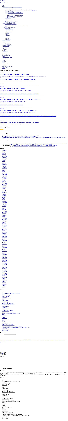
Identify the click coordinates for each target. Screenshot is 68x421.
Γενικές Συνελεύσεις (5, 300)
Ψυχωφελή (37, 84)
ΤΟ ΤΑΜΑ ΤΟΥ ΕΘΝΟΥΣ (56, 374)
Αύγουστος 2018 (4, 221)
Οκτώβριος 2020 (4, 204)
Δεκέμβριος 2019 (4, 212)
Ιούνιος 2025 (3, 161)
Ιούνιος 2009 (3, 255)
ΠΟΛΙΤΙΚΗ (27, 374)
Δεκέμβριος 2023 (4, 175)
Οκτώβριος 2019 (4, 213)
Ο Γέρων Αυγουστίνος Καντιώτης (7, 319)
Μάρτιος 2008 (4, 259)
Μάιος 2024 (3, 171)
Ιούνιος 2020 (3, 207)
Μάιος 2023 (3, 180)
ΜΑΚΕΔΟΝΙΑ (63, 373)
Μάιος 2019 (3, 217)
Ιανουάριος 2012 (4, 247)
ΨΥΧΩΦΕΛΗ (4, 341)
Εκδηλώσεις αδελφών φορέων (6, 305)
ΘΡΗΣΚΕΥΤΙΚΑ (42, 373)
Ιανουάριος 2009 (4, 257)
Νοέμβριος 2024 (4, 166)
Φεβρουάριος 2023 (4, 182)
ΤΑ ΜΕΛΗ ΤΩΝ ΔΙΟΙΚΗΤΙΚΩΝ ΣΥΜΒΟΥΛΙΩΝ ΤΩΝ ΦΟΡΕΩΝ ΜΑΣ (12, 326)
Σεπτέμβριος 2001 (4, 280)
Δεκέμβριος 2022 (4, 184)
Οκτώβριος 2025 (4, 158)
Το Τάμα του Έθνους (27, 90)
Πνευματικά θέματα (5, 323)
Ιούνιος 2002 (3, 278)
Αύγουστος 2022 (4, 187)
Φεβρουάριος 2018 (4, 224)
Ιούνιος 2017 (3, 227)
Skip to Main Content (3, 0)
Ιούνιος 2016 (3, 230)
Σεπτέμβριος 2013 (4, 241)
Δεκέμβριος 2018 (4, 219)
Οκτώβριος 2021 (4, 195)
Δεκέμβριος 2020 (4, 203)
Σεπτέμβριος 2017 (4, 226)
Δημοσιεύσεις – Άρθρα (5, 302)
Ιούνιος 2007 (3, 262)
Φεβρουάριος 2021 (4, 201)
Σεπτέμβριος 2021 (4, 196)
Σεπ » (3, 356)
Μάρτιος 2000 (4, 286)
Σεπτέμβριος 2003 (4, 274)
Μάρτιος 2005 (4, 269)
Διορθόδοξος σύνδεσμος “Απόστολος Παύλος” (8, 304)
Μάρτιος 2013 (4, 243)
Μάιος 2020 (3, 208)
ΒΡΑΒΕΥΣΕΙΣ (34, 372)
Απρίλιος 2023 (4, 181)
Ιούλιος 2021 (3, 197)
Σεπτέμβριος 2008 (4, 258)
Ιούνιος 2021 (3, 198)
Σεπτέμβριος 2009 (4, 255)
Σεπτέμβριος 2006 (4, 264)
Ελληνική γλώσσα (4, 307)
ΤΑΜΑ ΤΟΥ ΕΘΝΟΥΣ (48, 340)
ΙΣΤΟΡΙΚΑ (58, 373)
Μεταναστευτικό (4, 318)
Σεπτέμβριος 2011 (4, 248)
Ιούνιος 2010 (3, 252)
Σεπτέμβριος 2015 (4, 234)
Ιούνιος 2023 (3, 179)
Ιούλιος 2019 (3, 216)
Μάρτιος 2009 (4, 256)
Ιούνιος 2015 (3, 234)
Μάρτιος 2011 (4, 250)
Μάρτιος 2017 (4, 228)
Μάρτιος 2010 (4, 253)
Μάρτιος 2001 (4, 282)
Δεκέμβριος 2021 (4, 193)
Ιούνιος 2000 (3, 285)
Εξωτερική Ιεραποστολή (5, 308)
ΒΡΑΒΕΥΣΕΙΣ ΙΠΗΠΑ (39, 372)
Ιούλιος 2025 (3, 160)
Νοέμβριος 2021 (4, 194)
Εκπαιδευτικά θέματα (5, 306)
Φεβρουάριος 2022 (4, 192)
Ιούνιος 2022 (3, 189)
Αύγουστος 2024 (4, 168)
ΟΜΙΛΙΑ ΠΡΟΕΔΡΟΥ (10, 374)
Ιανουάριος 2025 (4, 165)
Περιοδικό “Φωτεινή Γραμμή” (6, 322)
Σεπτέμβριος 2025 (4, 158)
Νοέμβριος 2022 (4, 185)
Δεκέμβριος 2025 (4, 156)
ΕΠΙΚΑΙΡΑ (33, 373)
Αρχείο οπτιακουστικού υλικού (6, 295)
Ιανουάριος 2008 (4, 260)
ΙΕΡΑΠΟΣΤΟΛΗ (53, 373)
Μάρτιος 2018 (4, 223)
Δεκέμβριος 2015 (4, 232)
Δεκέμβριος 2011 (4, 248)
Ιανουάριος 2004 (4, 273)
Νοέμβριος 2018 (4, 220)
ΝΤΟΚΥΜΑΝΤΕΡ (6, 374)
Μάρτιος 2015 (4, 235)
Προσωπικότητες (26, 84)
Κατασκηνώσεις (4, 315)
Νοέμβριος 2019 (4, 213)
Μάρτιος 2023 (4, 182)
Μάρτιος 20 (3, 287)
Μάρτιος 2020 (4, 210)
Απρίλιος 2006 (4, 265)
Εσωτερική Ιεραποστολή (5, 311)
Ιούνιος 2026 (3, 151)
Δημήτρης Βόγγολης (5, 144)
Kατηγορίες (2, 334)
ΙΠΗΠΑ (55, 373)
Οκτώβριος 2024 (4, 167)
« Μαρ (1, 356)
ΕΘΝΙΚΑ (63, 372)
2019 (0, 372)
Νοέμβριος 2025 (4, 157)
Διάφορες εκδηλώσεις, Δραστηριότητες (8, 303)
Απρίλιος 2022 (4, 190)
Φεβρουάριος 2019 (4, 217)
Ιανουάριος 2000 (4, 286)
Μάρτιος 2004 (4, 272)
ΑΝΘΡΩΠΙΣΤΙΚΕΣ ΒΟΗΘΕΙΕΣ (19, 372)
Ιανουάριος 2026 (4, 155)
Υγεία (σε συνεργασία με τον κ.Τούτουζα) (8, 329)
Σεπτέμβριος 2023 (4, 177)
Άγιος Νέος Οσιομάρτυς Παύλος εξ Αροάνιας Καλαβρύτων (11, 293)
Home (2, 292)
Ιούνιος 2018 (3, 222)
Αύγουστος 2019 (4, 215)
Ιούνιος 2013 (3, 242)
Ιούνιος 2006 (3, 265)
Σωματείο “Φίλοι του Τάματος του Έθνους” (8, 325)
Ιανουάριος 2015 (4, 236)
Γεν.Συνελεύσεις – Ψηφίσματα (6, 298)
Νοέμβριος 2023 (4, 175)
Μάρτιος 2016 (4, 231)
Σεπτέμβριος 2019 (4, 214)
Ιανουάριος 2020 (4, 211)
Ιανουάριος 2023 (4, 183)
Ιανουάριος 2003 (4, 276)
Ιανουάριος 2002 (4, 279)
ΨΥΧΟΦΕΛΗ (1, 375)
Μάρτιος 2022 (4, 191)
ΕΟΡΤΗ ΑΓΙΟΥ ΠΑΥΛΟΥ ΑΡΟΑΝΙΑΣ (16, 373)
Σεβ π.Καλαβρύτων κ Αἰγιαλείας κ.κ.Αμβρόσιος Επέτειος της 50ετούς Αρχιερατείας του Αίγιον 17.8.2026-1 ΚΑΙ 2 (19, 136)
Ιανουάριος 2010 (4, 254)
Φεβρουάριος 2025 (4, 164)
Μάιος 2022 (3, 189)
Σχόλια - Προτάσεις (32, 84)
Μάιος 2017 (3, 227)
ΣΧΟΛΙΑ (38, 374)
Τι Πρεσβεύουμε (4, 328)
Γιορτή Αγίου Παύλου (30, 81)
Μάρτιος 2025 (4, 163)
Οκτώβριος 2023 (4, 176)
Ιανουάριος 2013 (4, 244)
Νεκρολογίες (3, 406)
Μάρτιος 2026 (4, 154)
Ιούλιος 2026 (3, 151)
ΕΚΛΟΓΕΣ (9, 373)
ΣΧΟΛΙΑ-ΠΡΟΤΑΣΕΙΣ (42, 374)
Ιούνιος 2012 (3, 245)
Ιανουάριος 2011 (4, 251)
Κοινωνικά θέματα (5, 315)
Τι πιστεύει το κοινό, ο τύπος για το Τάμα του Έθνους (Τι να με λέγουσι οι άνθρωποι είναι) (16, 327)
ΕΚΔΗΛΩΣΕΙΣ (6, 373)
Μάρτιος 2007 (4, 262)
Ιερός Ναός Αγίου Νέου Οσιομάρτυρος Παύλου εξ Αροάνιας (11, 313)
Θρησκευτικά (26, 117)
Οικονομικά (3, 320)
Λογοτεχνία (3, 316)
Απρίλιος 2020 (4, 209)
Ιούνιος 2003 (3, 275)
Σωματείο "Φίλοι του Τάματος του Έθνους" (8, 413)
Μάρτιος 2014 (4, 239)
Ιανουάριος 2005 (4, 270)
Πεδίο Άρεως (4, 321)
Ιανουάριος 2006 (4, 267)
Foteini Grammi (4, 76)
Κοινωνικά (34, 95)
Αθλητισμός (3, 294)
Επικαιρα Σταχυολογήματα (28, 95)
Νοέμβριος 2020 (4, 203)
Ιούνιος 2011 (3, 249)
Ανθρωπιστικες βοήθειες (15, 76)
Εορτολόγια (3, 309)
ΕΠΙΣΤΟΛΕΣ (36, 373)
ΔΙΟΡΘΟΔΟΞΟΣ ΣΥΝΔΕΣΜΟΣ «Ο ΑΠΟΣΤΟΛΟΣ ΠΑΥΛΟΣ (55, 372)
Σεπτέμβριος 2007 (4, 261)
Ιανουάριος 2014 (4, 240)
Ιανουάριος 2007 (4, 263)
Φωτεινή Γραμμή (4, 2)
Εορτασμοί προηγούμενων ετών (6, 308)
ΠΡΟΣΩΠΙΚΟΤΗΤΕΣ (31, 374)
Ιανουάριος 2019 (4, 218)
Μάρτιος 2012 (4, 246)
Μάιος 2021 (3, 199)
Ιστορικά (30, 106)
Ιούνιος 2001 (3, 281)
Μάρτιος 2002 (4, 279)
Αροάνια (25, 81)
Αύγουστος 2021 (4, 196)
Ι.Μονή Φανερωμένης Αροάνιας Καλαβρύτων (9, 312)
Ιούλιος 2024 (3, 169)
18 (2, 353)
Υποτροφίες (3, 329)
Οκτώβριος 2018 (4, 220)
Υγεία (24, 101)
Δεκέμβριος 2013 (4, 241)
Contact (3, 291)
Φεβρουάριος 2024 (4, 173)
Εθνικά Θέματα (26, 106)
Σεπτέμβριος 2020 (4, 205)
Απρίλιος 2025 (4, 162)
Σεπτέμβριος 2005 (4, 268)
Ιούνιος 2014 (3, 238)
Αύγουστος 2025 (4, 159)
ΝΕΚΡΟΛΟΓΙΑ (2, 340)
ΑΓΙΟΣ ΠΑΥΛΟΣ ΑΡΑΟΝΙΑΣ (4, 372)
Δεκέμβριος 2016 (4, 229)
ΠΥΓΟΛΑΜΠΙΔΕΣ (35, 374)
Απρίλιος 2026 (4, 153)
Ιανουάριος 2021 (4, 202)
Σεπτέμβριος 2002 (4, 277)
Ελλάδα (30, 112)
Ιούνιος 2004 (3, 272)
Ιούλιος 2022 (3, 188)
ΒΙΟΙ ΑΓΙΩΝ (31, 372)
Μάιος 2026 (3, 152)
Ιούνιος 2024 (3, 170)
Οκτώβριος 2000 (4, 284)
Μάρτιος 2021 (4, 200)
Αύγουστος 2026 (4, 150)
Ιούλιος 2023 (3, 179)
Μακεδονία (3, 317)
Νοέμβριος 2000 (4, 283)
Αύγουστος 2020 (4, 206)
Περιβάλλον (3, 322)
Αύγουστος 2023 (4, 178)
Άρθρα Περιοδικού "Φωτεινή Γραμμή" (25, 76)
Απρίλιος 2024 (4, 172)
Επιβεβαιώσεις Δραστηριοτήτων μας (7, 310)
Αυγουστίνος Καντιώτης (5, 296)
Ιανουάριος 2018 (4, 224)
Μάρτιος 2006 (4, 266)
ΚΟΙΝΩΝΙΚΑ (60, 373)
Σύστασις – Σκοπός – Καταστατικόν (7, 324)
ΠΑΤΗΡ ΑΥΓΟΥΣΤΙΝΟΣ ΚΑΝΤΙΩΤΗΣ (15, 374)
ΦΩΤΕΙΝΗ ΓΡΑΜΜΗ (5, 330)
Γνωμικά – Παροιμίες (5, 301)
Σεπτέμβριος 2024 (4, 168)
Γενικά (3, 299)
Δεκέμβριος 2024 (4, 165)
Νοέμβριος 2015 (4, 233)
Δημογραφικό (4, 301)
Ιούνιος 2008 (3, 258)
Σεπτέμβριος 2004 (4, 271)
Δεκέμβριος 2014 (4, 237)
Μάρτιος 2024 (4, 172)
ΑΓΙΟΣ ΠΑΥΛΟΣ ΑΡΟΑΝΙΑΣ (11, 372)
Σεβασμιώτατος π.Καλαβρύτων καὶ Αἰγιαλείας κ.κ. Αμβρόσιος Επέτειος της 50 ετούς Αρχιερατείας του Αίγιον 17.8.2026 (20, 135)
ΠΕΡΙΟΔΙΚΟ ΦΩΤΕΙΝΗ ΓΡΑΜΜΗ (23, 374)
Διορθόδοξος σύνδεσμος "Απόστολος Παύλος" (38, 76)
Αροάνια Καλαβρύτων (5, 294)
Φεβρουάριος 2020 (4, 210)
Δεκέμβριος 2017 (4, 225)
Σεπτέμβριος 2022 (4, 186)
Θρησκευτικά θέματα (5, 399)
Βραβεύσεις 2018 (4, 297)
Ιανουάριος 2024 (4, 174)
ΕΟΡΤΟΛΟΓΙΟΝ (27, 340)
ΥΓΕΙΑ (59, 374)
